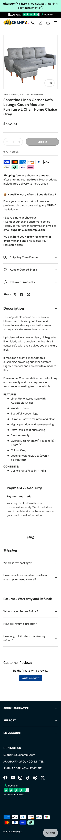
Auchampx (16, 831)
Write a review (30, 678)
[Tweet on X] (15, 294)
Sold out (42, 141)
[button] (48, 23)
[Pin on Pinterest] (28, 294)
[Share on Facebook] (21, 294)
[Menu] (55, 23)
